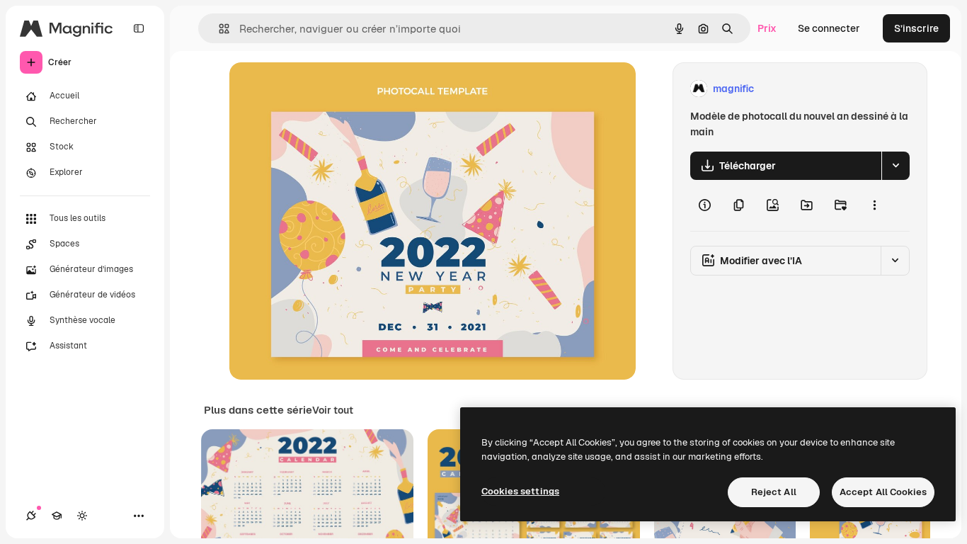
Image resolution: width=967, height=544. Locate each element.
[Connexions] (31, 515)
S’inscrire (916, 28)
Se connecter (829, 28)
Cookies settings (520, 491)
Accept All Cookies (883, 492)
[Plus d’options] (874, 205)
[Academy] (56, 515)
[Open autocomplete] (218, 28)
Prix (767, 28)
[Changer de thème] (82, 515)
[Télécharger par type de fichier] (895, 166)
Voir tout (332, 410)
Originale (322, 89)
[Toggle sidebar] (138, 28)
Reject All (773, 492)
